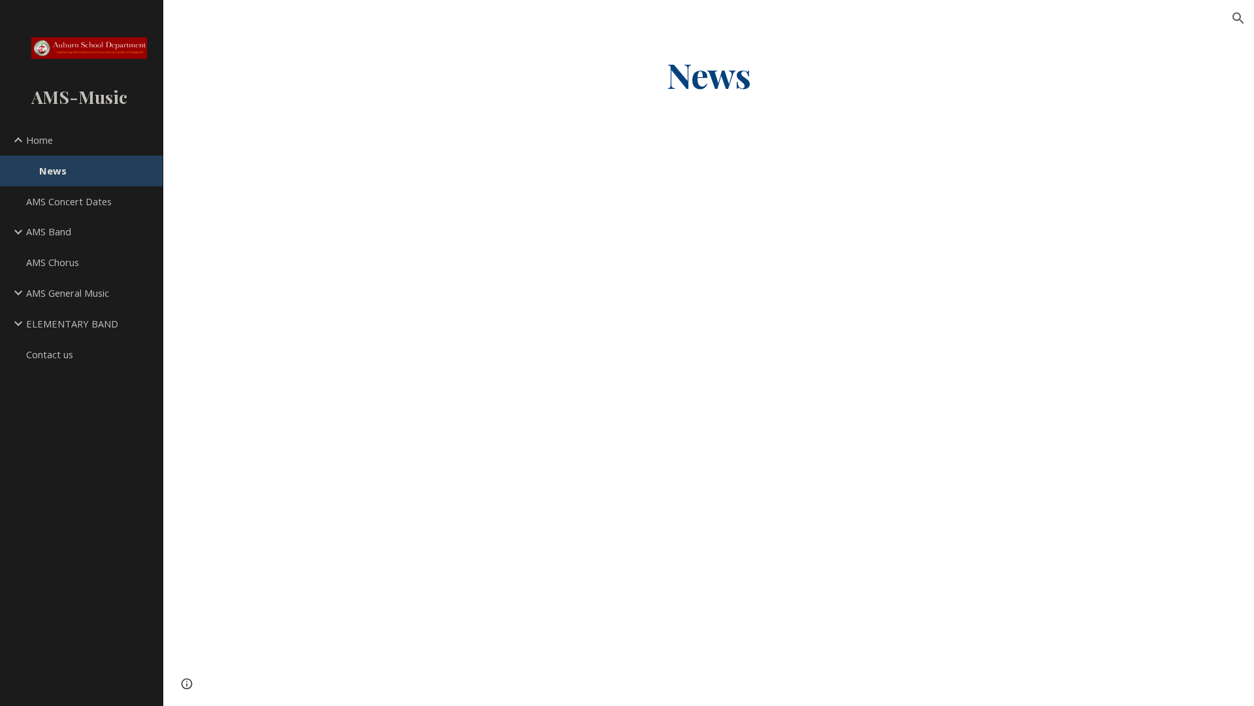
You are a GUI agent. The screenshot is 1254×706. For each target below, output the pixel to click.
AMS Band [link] (48, 231)
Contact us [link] (49, 354)
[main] (708, 74)
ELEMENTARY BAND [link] (72, 323)
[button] (1238, 18)
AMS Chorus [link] (52, 262)
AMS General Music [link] (67, 292)
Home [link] (39, 139)
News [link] (53, 170)
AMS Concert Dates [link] (69, 201)
